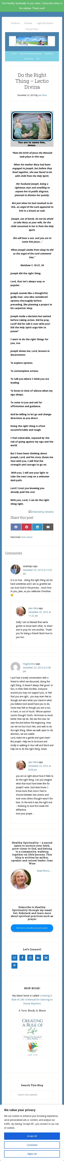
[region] (32, 1133)
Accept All (32, 1136)
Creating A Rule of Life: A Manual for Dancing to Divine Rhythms (32, 999)
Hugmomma (29, 664)
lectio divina (26, 537)
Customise (32, 1145)
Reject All (32, 1154)
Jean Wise (33, 608)
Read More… (44, 870)
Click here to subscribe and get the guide (32, 928)
